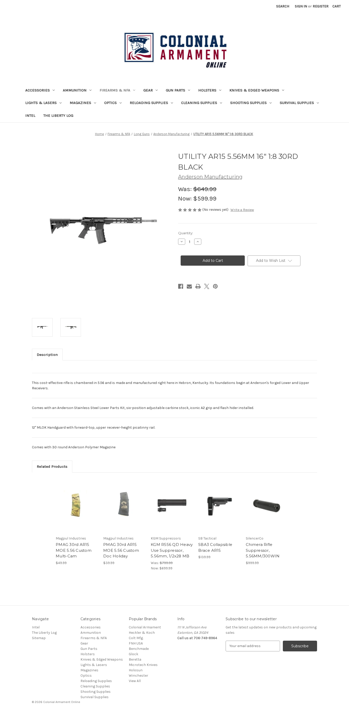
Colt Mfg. (136, 638)
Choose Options (219, 510)
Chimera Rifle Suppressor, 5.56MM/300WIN (263, 550)
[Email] (189, 286)
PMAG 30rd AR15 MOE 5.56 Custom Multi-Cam (73, 550)
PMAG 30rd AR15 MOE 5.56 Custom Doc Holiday (121, 550)
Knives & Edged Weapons (254, 90)
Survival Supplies (297, 102)
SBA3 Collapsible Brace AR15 (215, 547)
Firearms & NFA (115, 90)
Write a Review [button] (242, 210)
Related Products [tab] (52, 466)
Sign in (301, 6)
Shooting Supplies (248, 102)
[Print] (198, 286)
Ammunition (75, 90)
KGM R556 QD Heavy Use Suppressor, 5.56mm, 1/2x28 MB (172, 550)
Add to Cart (76, 510)
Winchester (138, 675)
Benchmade (139, 649)
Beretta (135, 659)
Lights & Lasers (41, 102)
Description (47, 354)
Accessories (37, 90)
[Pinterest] (215, 286)
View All (135, 681)
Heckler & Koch (142, 632)
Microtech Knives (143, 665)
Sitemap (39, 638)
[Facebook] (180, 286)
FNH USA (136, 643)
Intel (30, 115)
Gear (148, 90)
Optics (110, 102)
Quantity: (185, 233)
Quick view (76, 501)
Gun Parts (175, 90)
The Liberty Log (58, 115)
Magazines (80, 102)
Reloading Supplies (149, 102)
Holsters (207, 90)
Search (282, 6)
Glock (133, 654)
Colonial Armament (145, 627)
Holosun (136, 670)
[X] (206, 286)
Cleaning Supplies (199, 102)
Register (321, 6)
